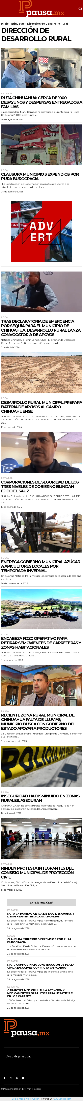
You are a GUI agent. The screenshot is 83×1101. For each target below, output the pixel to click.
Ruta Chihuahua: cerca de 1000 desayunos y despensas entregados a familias (41, 102)
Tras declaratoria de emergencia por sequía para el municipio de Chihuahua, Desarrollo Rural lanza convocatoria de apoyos (40, 328)
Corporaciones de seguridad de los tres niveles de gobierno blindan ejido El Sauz (40, 486)
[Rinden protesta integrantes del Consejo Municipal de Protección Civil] (41, 838)
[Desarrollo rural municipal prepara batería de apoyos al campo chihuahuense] (41, 372)
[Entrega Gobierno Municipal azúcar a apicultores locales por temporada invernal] (41, 532)
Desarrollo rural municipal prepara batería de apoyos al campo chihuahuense (41, 407)
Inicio (5, 23)
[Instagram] (11, 1078)
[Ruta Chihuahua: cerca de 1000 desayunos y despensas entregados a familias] (41, 68)
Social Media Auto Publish (25, 1098)
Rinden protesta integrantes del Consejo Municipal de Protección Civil (37, 873)
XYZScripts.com (62, 1098)
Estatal (6, 93)
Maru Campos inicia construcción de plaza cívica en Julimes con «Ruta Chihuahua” (40, 966)
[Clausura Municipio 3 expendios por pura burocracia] (41, 144)
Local (5, 170)
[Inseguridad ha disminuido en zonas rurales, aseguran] (41, 766)
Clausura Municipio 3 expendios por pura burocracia (40, 176)
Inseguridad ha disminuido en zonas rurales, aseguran (40, 798)
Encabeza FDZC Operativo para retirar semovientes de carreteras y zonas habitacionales (41, 643)
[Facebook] (4, 1078)
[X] (17, 1078)
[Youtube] (23, 1078)
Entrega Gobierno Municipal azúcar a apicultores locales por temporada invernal (40, 566)
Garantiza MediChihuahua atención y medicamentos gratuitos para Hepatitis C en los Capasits (40, 993)
